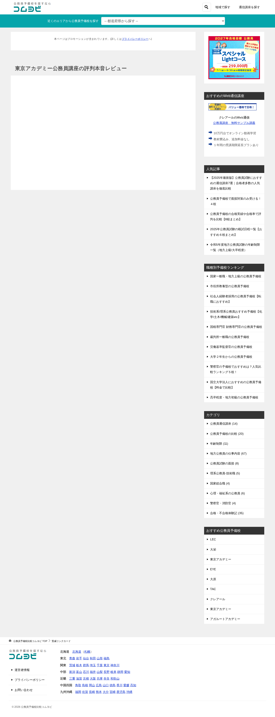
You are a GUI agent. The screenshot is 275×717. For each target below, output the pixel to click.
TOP (30, 641)
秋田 (93, 658)
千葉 (100, 665)
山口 (106, 685)
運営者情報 (22, 670)
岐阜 (113, 672)
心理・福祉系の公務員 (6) (227, 493)
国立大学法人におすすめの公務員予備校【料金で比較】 (235, 384)
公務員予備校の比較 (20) (227, 433)
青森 (72, 658)
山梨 (100, 672)
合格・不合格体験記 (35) (227, 513)
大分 (106, 692)
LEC (213, 539)
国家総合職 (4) (220, 483)
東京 (107, 665)
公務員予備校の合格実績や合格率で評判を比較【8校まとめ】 (235, 216)
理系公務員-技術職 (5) (225, 473)
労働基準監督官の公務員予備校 (231, 346)
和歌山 (114, 678)
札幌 (87, 651)
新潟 (72, 672)
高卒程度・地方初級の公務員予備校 (234, 397)
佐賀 (85, 692)
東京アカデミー (220, 559)
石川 (86, 672)
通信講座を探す (249, 7)
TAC (213, 589)
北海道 (76, 651)
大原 (213, 579)
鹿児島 (120, 692)
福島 (107, 658)
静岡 (120, 672)
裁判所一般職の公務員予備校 (229, 337)
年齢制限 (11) (219, 443)
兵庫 (100, 678)
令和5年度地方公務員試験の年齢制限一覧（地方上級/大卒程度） (235, 247)
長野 (107, 672)
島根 (85, 685)
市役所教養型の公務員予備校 (229, 286)
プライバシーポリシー (135, 38)
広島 (99, 685)
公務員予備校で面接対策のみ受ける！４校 (235, 201)
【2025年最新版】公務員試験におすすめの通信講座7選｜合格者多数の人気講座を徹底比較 (236, 183)
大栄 (213, 549)
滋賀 (79, 678)
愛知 (127, 672)
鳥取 (78, 685)
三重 (72, 678)
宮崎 (113, 692)
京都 (86, 678)
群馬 (86, 665)
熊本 (99, 692)
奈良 (107, 678)
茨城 (72, 665)
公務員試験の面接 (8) (224, 463)
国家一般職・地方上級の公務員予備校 (235, 276)
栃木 (79, 665)
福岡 (78, 692)
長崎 (92, 692)
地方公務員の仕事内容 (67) (228, 453)
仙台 (86, 658)
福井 (93, 672)
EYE (213, 569)
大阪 (93, 678)
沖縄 (129, 692)
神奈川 (114, 665)
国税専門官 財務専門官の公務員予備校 (236, 326)
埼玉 (93, 665)
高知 (133, 685)
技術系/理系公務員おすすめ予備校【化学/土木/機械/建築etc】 (236, 314)
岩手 (79, 658)
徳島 (113, 685)
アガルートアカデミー (225, 619)
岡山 (92, 685)
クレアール (217, 599)
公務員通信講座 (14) (224, 423)
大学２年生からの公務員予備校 (231, 356)
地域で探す (222, 7)
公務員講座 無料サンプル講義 (234, 123)
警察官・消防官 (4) (223, 503)
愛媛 (126, 685)
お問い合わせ (24, 690)
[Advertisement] (103, 133)
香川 (119, 685)
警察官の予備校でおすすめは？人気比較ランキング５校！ (235, 369)
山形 (100, 658)
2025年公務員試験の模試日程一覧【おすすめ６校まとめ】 (236, 231)
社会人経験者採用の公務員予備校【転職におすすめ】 (235, 299)
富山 (79, 672)
